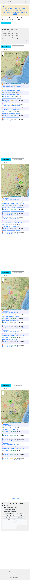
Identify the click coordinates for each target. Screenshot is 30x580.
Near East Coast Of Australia (18, 517)
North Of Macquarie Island (9, 521)
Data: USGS (18, 575)
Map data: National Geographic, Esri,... (16, 83)
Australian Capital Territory (13, 327)
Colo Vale (4, 425)
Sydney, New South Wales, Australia (10, 507)
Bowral (3, 316)
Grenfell (4, 339)
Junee (3, 312)
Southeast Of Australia (22, 519)
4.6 (7, 41)
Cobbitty (4, 94)
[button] (17, 58)
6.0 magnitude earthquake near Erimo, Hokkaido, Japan (15, 12)
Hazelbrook (5, 98)
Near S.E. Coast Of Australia (9, 515)
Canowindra (5, 86)
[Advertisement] (15, 140)
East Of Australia (7, 517)
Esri (28, 83)
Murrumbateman (6, 203)
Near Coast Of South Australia (9, 519)
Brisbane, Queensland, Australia (10, 511)
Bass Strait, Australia (21, 515)
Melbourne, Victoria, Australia (9, 509)
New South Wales (19, 41)
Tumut (3, 117)
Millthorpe (4, 105)
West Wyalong (5, 222)
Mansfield (4, 101)
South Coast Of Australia (8, 523)
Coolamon (4, 459)
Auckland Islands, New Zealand (9, 527)
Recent (5, 23)
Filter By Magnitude (18, 23)
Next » (18, 498)
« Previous (12, 498)
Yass (3, 120)
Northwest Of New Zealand (22, 521)
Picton (3, 456)
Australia (25, 41)
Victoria (9, 101)
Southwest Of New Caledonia (21, 523)
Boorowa (12, 41)
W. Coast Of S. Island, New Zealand (10, 525)
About (10, 575)
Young (3, 109)
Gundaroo (4, 320)
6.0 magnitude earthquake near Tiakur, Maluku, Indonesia (15, 8)
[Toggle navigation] (27, 2)
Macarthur (4, 327)
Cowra (3, 199)
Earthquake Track (6, 2)
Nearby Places (5, 26)
